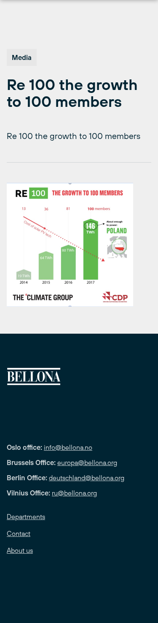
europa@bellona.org (87, 462)
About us (20, 550)
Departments (26, 516)
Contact (18, 533)
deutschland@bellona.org (86, 478)
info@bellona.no (68, 447)
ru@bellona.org (74, 493)
